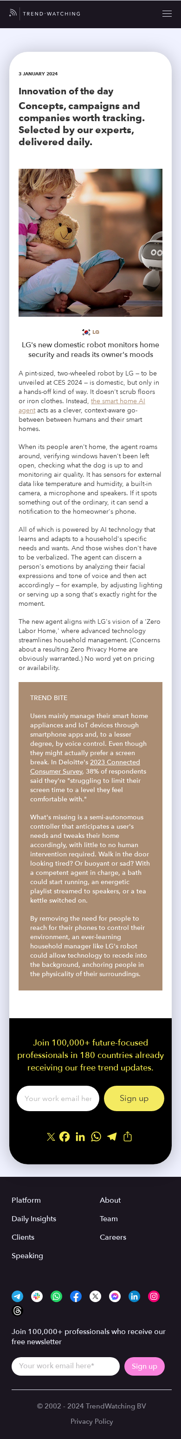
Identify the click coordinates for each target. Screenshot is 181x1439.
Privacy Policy (92, 1421)
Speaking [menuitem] (27, 1256)
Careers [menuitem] (113, 1237)
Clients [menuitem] (23, 1237)
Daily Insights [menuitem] (34, 1219)
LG (95, 331)
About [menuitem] (110, 1200)
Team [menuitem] (109, 1219)
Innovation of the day (66, 91)
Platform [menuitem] (26, 1200)
